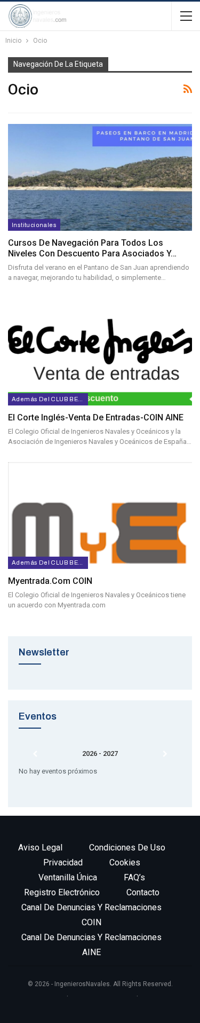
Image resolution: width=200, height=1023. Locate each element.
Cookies (124, 862)
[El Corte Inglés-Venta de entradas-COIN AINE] (100, 351)
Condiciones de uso (127, 847)
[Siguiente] (165, 754)
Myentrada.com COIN (50, 581)
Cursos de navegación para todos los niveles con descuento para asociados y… (92, 248)
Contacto (142, 892)
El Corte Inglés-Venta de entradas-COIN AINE (95, 417)
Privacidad (63, 862)
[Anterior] (35, 754)
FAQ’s (134, 877)
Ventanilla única (67, 877)
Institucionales (34, 225)
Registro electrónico (62, 892)
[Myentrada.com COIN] (100, 515)
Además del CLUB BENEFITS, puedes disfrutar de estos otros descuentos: (50, 399)
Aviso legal (40, 847)
